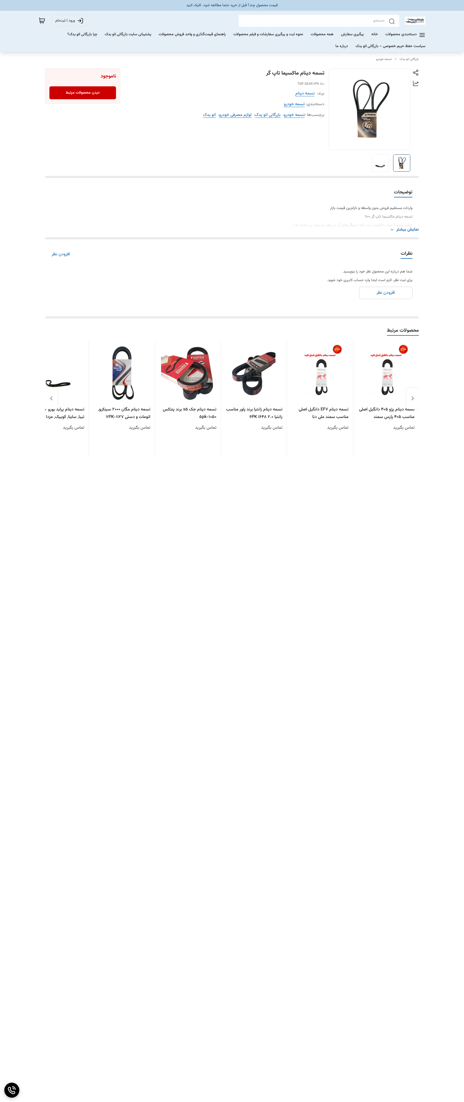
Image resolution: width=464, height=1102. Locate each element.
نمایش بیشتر (407, 229)
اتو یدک (209, 115)
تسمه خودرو (384, 59)
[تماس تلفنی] (11, 1090)
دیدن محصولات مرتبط (83, 93)
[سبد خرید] (42, 20)
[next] (51, 398)
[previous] (412, 398)
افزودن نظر (61, 254)
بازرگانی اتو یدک (409, 59)
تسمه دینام (305, 93)
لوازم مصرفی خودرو (235, 115)
